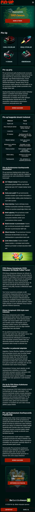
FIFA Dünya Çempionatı (10, 273)
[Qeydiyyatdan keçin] (17, 256)
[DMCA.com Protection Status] (28, 500)
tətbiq (12, 154)
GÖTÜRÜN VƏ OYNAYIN (17, 483)
